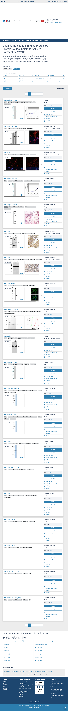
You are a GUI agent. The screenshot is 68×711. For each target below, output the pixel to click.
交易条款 (47, 705)
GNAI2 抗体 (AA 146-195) (11, 388)
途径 (41, 40)
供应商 (36, 40)
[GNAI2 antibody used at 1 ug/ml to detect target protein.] (14, 451)
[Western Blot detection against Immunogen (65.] (14, 372)
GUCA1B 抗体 (38, 647)
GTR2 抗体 (6, 650)
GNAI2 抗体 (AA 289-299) (11, 205)
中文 (4, 1)
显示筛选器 (8, 88)
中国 (51, 105)
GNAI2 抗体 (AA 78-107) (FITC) (13, 571)
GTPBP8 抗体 (7, 654)
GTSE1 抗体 (6, 647)
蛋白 (23, 40)
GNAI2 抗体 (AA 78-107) (11, 519)
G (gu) (8, 671)
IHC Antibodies (22, 693)
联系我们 (32, 1)
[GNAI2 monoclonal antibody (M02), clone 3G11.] (14, 112)
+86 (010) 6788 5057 (58, 690)
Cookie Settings (39, 705)
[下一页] (41, 94)
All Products (6, 40)
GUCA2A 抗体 (38, 654)
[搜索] (42, 21)
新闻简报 (5, 685)
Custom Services (30, 40)
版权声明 (27, 705)
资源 (4, 686)
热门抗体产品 (6, 688)
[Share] (65, 707)
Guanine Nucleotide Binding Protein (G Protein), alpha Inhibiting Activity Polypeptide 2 (32, 671)
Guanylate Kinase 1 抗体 (41, 644)
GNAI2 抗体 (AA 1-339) (10, 179)
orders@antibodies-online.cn (56, 22)
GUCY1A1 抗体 (38, 660)
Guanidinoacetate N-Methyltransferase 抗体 (14, 641)
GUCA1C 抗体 (38, 650)
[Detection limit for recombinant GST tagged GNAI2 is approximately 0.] (34, 112)
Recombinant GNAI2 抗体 (11, 309)
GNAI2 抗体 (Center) (10, 283)
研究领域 (46, 40)
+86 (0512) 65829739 (24, 1)
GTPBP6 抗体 (7, 657)
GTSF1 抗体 (6, 644)
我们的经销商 (22, 696)
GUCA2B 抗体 (38, 657)
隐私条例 (32, 705)
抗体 (13, 40)
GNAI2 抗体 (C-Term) (10, 415)
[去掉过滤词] (10, 69)
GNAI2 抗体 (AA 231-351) (11, 467)
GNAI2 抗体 (7, 152)
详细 (54, 111)
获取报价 (53, 108)
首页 (5, 671)
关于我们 (21, 705)
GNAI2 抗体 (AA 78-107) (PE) (12, 598)
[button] (41, 113)
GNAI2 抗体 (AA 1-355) (10, 100)
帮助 (4, 683)
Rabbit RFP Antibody (23, 691)
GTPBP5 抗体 (7, 660)
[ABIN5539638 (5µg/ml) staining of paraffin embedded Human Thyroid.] (34, 217)
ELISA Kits (17, 40)
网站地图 (5, 689)
